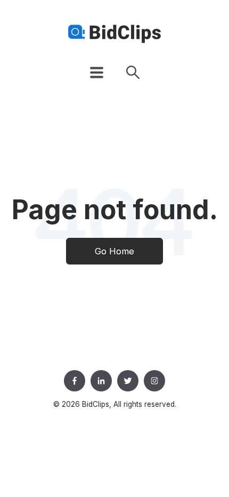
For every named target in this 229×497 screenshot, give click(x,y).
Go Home (114, 251)
